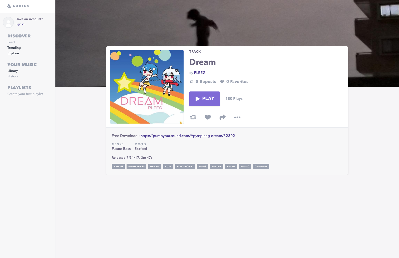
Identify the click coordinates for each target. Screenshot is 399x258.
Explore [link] (13, 53)
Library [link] (12, 71)
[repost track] (193, 117)
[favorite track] (208, 117)
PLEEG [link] (200, 73)
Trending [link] (14, 47)
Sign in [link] (20, 24)
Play (208, 99)
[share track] (222, 117)
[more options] (237, 117)
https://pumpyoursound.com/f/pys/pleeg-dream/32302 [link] (188, 136)
